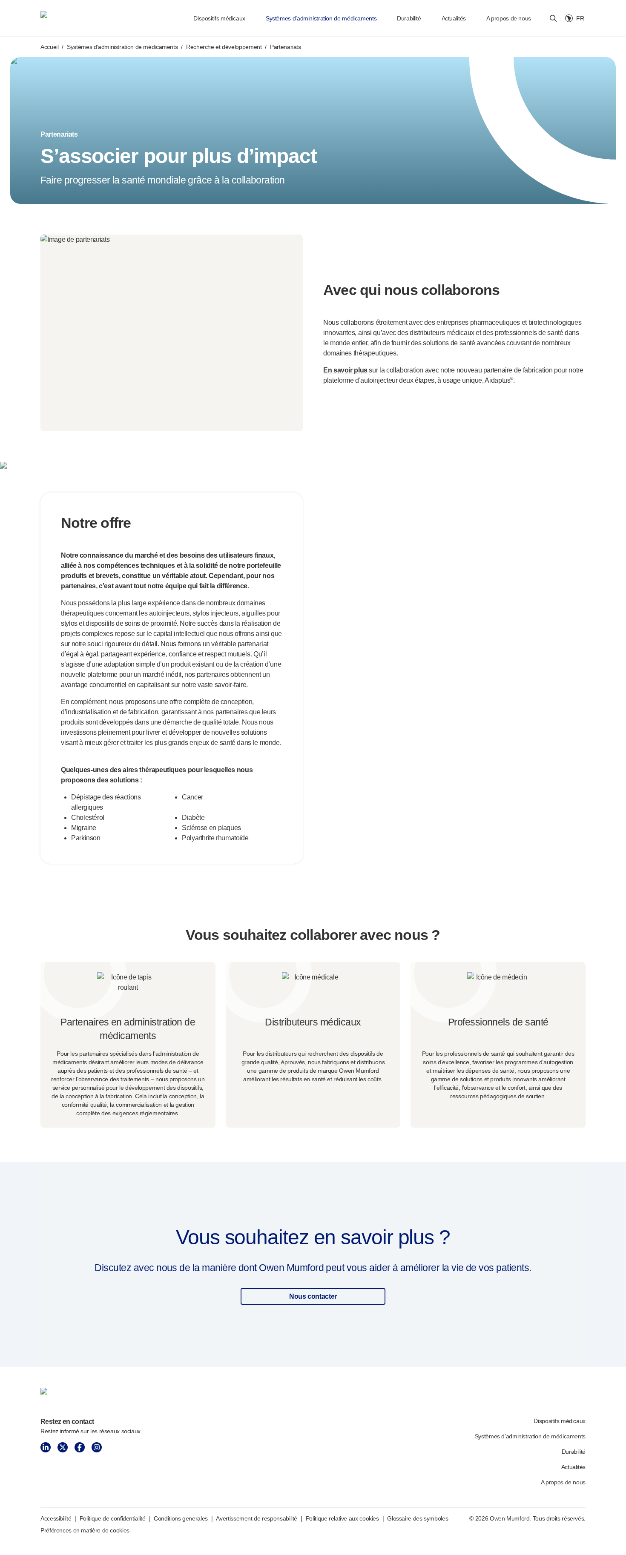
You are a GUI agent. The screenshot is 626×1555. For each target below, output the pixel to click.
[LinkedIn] (45, 1447)
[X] (62, 1447)
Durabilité (409, 18)
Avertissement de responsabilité (256, 1518)
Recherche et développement (223, 46)
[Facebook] (80, 1447)
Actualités (454, 18)
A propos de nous (508, 18)
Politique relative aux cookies (342, 1518)
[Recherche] (553, 18)
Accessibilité (55, 1518)
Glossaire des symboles (417, 1518)
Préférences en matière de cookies (84, 1530)
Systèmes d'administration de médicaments (122, 46)
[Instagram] (97, 1447)
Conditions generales (181, 1518)
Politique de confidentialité (113, 1518)
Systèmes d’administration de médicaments (321, 18)
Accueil (49, 46)
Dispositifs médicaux (219, 18)
